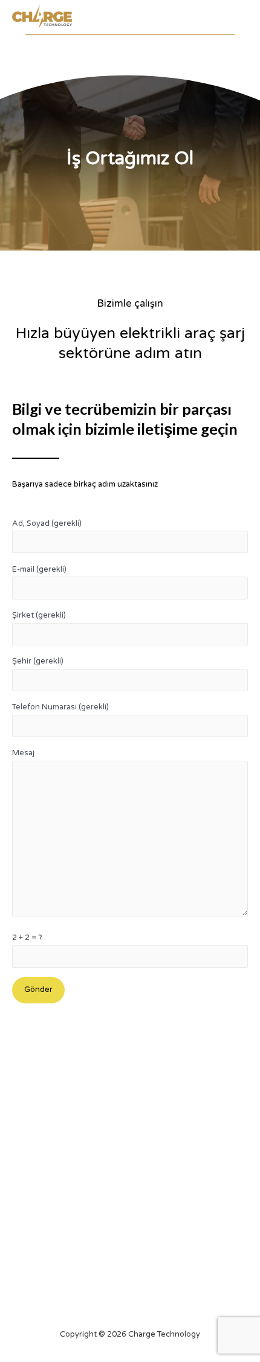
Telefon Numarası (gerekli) (60, 707)
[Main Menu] (236, 19)
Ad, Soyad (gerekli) (47, 523)
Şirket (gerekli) (39, 615)
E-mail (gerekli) (39, 569)
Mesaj (23, 753)
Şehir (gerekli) (37, 661)
